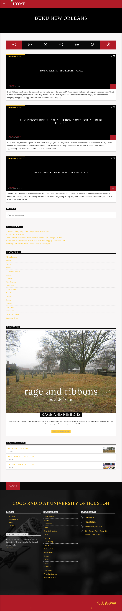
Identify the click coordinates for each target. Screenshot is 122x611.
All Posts (12, 517)
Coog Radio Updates (15, 56)
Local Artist (10, 286)
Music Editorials (11, 289)
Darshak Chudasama (14, 136)
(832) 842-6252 (90, 522)
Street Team (10, 311)
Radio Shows (13, 520)
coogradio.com (90, 517)
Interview (9, 278)
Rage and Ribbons (18, 449)
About (11, 523)
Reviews (9, 304)
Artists (8, 268)
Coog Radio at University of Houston (61, 503)
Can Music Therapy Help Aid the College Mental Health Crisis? (27, 231)
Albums (8, 261)
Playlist (8, 300)
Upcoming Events (12, 318)
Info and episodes (61, 431)
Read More (10, 548)
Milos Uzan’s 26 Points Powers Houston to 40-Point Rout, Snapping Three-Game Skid (35, 241)
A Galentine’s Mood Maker (15, 234)
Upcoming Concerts (12, 314)
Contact (11, 526)
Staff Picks (9, 307)
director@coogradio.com (93, 526)
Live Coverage (11, 282)
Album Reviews (11, 257)
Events (8, 275)
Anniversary (10, 264)
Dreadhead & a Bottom (21, 465)
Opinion (9, 296)
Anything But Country (21, 457)
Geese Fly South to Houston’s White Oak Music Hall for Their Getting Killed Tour (34, 238)
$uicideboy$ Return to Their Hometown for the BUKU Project (61, 121)
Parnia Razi (11, 85)
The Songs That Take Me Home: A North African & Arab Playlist (28, 244)
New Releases (10, 293)
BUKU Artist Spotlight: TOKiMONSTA (61, 172)
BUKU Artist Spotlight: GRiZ (61, 70)
